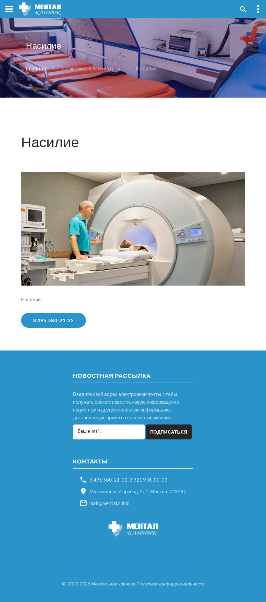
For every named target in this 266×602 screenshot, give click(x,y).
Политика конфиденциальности (170, 583)
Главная (36, 68)
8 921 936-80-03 (148, 480)
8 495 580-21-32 (53, 320)
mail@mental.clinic (109, 503)
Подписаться (168, 432)
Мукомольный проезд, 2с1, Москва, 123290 (138, 491)
